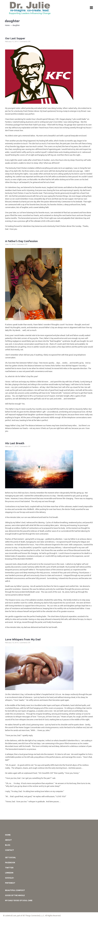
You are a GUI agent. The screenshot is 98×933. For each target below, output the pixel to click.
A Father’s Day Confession (21, 241)
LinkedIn (9, 873)
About (8, 840)
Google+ (9, 878)
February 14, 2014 (11, 642)
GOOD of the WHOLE (15, 895)
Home (7, 25)
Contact (9, 850)
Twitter (9, 868)
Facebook (10, 863)
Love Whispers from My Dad (23, 639)
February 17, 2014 (11, 446)
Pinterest (10, 883)
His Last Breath (14, 443)
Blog (7, 845)
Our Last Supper (15, 38)
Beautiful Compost (15, 890)
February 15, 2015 (11, 41)
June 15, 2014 (10, 244)
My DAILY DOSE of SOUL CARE (18, 900)
